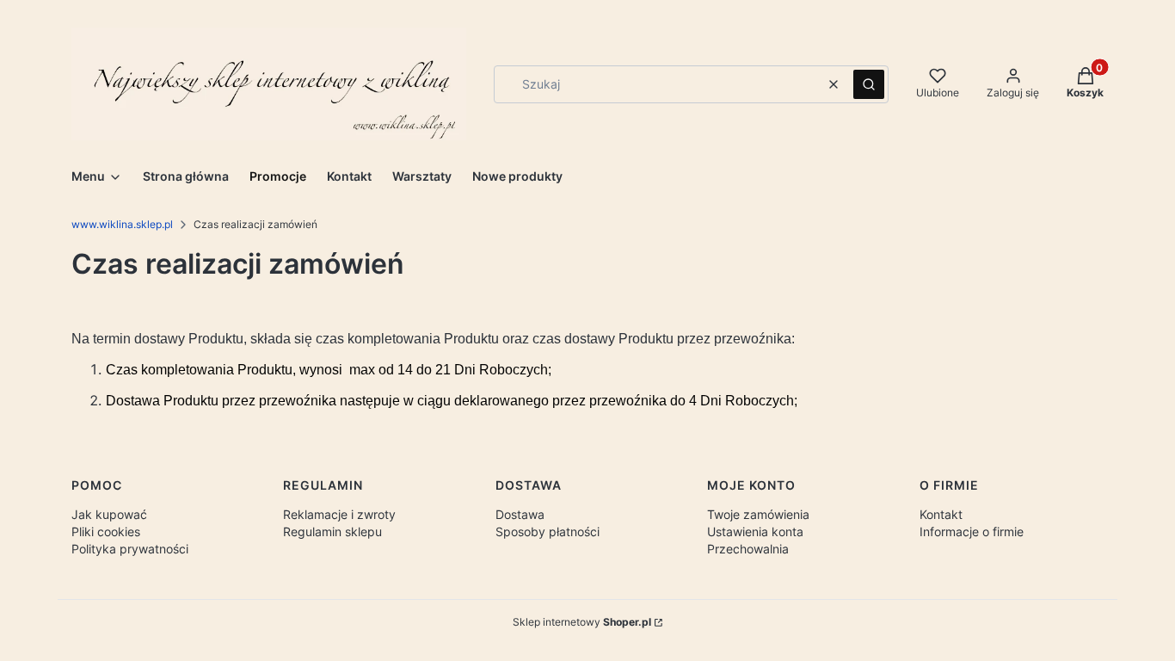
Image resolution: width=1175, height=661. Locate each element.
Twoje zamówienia (758, 514)
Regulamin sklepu (332, 531)
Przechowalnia (748, 548)
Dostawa (519, 514)
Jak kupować (109, 514)
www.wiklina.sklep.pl (122, 224)
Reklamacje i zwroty (339, 514)
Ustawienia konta (755, 531)
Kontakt (941, 514)
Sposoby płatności (547, 531)
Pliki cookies (105, 531)
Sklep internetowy (582, 621)
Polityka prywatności (129, 548)
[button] (868, 84)
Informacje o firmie (972, 531)
